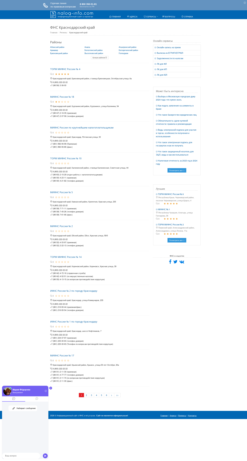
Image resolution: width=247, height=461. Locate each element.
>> (117, 395)
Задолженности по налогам (169, 58)
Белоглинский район (94, 50)
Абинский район (57, 47)
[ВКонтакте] (181, 262)
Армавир (54, 50)
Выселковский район (94, 53)
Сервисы (151, 16)
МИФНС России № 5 (61, 192)
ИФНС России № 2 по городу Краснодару (73, 290)
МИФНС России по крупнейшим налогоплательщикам (81, 127)
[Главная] (71, 14)
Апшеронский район (127, 47)
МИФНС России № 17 (62, 355)
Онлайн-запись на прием (168, 47)
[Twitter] (175, 262)
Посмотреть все (176, 170)
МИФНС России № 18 (62, 96)
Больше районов (99, 57)
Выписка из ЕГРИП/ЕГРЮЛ (169, 52)
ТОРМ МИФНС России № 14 (65, 256)
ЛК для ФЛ (161, 63)
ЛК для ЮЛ (161, 74)
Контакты (192, 415)
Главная (116, 16)
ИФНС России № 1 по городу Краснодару (73, 321)
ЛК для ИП (161, 69)
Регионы (63, 32)
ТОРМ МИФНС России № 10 (65, 158)
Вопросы (169, 16)
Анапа (87, 47)
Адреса (133, 16)
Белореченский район (128, 50)
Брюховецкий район (59, 53)
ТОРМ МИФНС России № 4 (65, 69)
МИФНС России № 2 (61, 226)
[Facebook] (170, 262)
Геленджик (123, 53)
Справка (188, 16)
